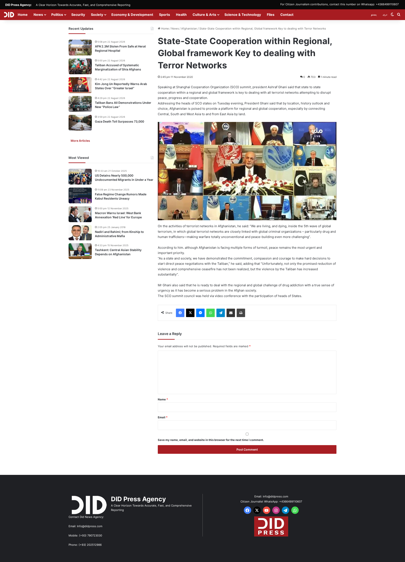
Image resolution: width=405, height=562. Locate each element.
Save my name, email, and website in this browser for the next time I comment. (211, 440)
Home (23, 14)
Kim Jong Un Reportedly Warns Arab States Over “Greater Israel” (121, 86)
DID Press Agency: (18, 5)
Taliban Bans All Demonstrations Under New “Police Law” (123, 105)
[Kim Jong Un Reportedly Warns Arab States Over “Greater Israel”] (80, 85)
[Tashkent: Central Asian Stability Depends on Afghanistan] (80, 251)
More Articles (80, 140)
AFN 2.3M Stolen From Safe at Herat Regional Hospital (120, 48)
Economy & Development (132, 14)
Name (163, 399)
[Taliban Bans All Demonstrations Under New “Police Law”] (80, 104)
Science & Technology (242, 14)
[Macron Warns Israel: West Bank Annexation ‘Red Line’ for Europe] (80, 214)
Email (162, 417)
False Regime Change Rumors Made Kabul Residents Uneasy (120, 196)
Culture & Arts (204, 14)
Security (78, 14)
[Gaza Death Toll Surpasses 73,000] (80, 123)
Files (270, 14)
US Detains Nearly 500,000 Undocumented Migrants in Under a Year (124, 177)
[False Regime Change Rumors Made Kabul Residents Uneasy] (80, 195)
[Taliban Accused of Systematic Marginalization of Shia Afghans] (80, 66)
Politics (57, 14)
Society (97, 14)
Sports (164, 14)
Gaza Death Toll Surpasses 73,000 (119, 121)
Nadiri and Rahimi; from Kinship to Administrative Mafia (119, 234)
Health (181, 14)
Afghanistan (189, 28)
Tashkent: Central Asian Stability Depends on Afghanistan (118, 252)
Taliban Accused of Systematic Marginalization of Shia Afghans (118, 67)
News (38, 14)
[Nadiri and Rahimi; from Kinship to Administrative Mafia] (80, 232)
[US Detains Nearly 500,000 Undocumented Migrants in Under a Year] (80, 177)
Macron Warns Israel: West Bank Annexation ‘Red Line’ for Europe (118, 215)
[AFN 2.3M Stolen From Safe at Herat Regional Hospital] (80, 47)
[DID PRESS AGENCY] (9, 14)
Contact (286, 14)
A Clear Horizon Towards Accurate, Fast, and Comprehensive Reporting (83, 5)
